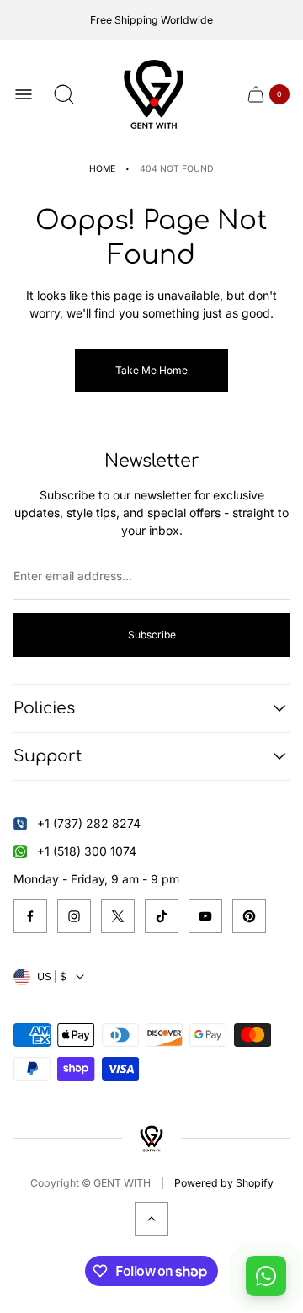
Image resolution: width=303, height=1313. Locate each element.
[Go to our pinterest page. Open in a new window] (249, 916)
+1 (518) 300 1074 (86, 851)
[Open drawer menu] (23, 94)
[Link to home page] (151, 1138)
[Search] (63, 94)
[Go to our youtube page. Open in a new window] (205, 916)
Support (47, 756)
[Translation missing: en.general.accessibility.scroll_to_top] (151, 1219)
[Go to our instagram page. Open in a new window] (74, 916)
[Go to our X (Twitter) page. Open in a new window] (118, 916)
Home (102, 168)
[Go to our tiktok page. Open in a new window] (161, 916)
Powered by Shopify (224, 1183)
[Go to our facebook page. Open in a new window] (30, 916)
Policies (44, 708)
